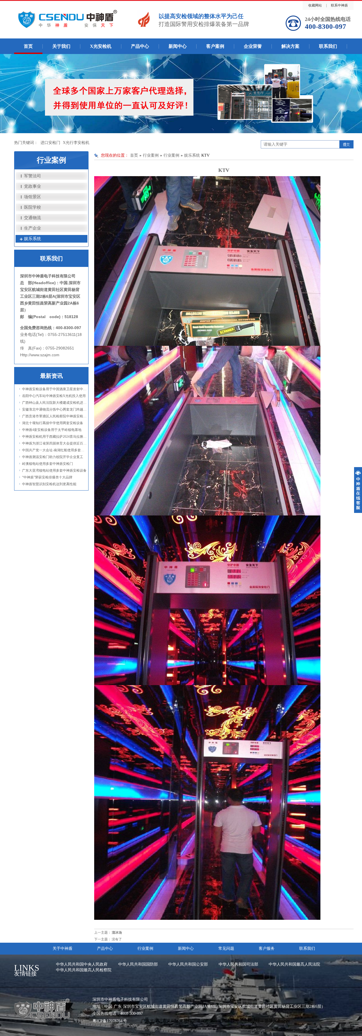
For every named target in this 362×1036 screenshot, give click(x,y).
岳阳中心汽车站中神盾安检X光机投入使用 (54, 396)
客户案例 (215, 46)
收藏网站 (315, 5)
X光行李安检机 (76, 143)
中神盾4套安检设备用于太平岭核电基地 (51, 430)
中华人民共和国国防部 (138, 964)
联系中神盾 (339, 5)
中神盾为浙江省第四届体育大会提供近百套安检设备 (61, 443)
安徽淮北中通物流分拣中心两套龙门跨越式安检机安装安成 (66, 409)
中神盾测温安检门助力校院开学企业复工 (52, 457)
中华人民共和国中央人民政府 (81, 964)
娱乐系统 (32, 238)
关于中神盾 (62, 948)
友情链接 (26, 971)
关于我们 (61, 46)
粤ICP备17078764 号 (109, 1021)
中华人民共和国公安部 (188, 964)
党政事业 (32, 186)
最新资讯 (51, 376)
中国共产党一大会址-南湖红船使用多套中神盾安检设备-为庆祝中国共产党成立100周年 (87, 450)
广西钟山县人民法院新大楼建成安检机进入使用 (57, 403)
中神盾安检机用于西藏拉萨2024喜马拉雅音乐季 (57, 437)
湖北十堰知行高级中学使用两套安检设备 (52, 423)
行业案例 (151, 155)
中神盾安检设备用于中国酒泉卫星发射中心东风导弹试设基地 (68, 389)
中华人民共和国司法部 (238, 964)
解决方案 (290, 46)
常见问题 (226, 948)
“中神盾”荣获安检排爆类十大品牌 (47, 477)
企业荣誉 (253, 46)
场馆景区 (32, 197)
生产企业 (32, 228)
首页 (28, 46)
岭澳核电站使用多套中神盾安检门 (47, 464)
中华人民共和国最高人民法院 (294, 964)
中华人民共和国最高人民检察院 (83, 970)
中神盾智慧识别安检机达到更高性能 (49, 484)
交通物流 (32, 217)
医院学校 (32, 207)
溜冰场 (117, 932)
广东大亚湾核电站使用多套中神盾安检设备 (54, 470)
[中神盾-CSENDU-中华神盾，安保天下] (84, 18)
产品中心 (140, 46)
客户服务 (267, 948)
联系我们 (328, 46)
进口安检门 (50, 143)
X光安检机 (100, 46)
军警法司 (32, 176)
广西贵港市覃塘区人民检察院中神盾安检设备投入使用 (63, 416)
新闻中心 (178, 46)
